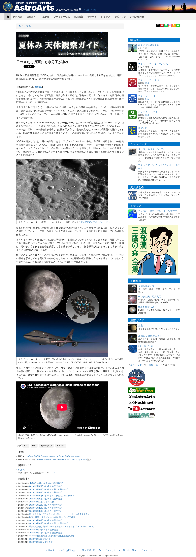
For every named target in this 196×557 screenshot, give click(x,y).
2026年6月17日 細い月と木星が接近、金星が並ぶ (51, 495)
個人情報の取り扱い (92, 550)
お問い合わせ (137, 16)
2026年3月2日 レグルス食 (41, 541)
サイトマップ (145, 550)
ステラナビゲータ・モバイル (153, 64)
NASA (38, 86)
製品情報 (78, 16)
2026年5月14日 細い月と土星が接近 (45, 510)
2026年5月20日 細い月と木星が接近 (45, 504)
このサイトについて (53, 550)
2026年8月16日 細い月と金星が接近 (45, 486)
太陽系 (27, 26)
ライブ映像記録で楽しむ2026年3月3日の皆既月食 (51, 535)
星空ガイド (32, 16)
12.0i (147, 82)
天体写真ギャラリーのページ (93, 222)
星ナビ (45, 16)
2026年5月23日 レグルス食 (41, 501)
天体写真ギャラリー (148, 286)
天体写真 (17, 16)
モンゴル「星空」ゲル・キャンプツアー (158, 211)
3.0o (147, 99)
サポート (92, 16)
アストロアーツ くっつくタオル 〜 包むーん (159, 166)
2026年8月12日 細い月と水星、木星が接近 (48, 489)
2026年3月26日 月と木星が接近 (43, 529)
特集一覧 (153, 365)
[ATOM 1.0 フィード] (174, 25)
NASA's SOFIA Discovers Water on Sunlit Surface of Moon (53, 456)
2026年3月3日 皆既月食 (40, 538)
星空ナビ (142, 127)
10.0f (147, 114)
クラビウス (47, 445)
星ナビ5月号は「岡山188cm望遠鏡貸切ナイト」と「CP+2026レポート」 (62, 526)
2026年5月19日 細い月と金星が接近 (45, 507)
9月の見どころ (145, 346)
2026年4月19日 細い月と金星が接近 (45, 520)
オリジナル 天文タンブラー (152, 149)
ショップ (105, 16)
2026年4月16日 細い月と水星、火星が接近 (48, 523)
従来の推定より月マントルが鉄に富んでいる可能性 (52, 516)
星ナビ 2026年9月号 (148, 45)
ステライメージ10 (147, 111)
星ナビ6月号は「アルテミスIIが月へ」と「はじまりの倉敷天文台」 (59, 513)
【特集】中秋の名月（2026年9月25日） (47, 483)
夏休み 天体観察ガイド (150, 335)
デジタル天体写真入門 (149, 296)
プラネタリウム (62, 16)
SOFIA (62, 445)
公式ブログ (120, 16)
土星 (140, 325)
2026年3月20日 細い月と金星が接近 (45, 532)
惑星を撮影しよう (147, 306)
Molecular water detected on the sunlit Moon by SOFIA (62, 459)
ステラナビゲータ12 (148, 79)
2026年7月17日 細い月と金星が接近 (45, 492)
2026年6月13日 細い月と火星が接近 (45, 498)
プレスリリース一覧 (114, 550)
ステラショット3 (147, 96)
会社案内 (131, 550)
